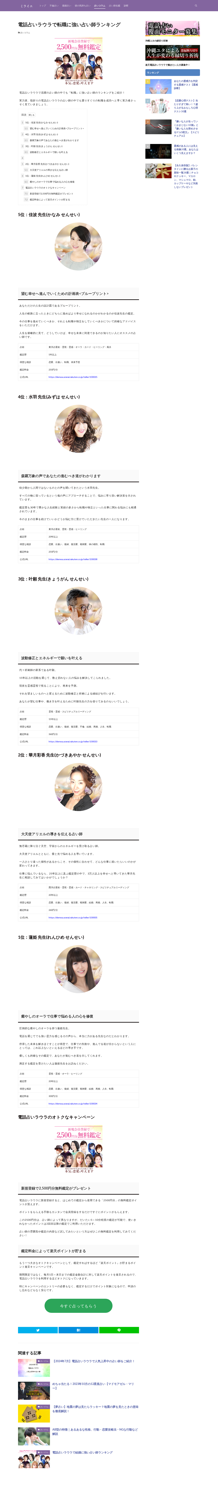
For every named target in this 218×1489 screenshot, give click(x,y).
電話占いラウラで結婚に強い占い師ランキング (82, 1452)
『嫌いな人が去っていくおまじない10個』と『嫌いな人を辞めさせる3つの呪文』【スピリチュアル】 (186, 128)
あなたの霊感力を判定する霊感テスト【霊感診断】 (186, 84)
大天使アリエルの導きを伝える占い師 (46, 169)
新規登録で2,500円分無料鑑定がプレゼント (49, 193)
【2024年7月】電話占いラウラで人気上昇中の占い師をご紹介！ (93, 1361)
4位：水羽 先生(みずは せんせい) (40, 134)
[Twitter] (38, 1330)
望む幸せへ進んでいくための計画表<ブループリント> (54, 128)
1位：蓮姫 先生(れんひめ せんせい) (41, 175)
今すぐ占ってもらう (78, 1305)
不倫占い (54, 5)
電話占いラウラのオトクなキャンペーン (44, 187)
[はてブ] (78, 1330)
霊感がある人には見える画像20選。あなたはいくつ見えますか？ (186, 149)
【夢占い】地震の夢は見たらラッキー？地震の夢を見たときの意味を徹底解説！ (95, 1409)
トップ (42, 5)
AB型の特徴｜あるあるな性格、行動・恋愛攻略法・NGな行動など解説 (95, 1432)
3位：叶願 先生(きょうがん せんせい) (42, 146)
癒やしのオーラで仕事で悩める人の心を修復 (50, 181)
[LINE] (119, 1330)
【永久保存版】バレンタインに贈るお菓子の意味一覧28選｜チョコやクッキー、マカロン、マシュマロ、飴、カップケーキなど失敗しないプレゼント (186, 176)
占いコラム (99, 5)
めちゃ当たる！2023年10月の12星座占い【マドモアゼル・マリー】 (93, 1386)
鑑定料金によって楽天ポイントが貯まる (47, 199)
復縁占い (66, 5)
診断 (126, 5)
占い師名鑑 (114, 5)
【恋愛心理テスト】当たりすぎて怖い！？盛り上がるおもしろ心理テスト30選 (186, 106)
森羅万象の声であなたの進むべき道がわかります (52, 140)
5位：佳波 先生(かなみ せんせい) (40, 122)
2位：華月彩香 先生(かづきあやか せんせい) (45, 164)
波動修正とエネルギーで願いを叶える (46, 152)
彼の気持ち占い (82, 5)
